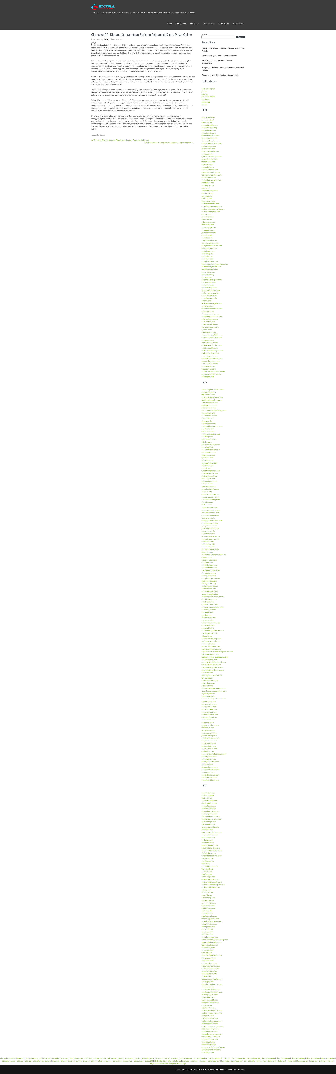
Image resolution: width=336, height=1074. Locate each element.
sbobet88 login (160, 1061)
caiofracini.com (207, 541)
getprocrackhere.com (210, 725)
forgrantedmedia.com (210, 151)
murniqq (194, 1061)
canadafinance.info (209, 295)
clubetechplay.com (209, 717)
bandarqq (205, 99)
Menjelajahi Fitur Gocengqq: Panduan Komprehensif (217, 61)
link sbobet (111, 1058)
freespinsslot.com (208, 486)
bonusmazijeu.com (209, 704)
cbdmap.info (206, 421)
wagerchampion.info (209, 594)
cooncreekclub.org (209, 128)
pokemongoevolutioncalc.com (213, 754)
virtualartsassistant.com (211, 665)
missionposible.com (209, 348)
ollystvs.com (206, 557)
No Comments (116, 39)
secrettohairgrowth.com (211, 267)
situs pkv (46, 1058)
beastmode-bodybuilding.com (213, 410)
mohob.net (205, 468)
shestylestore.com (209, 777)
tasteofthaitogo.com (209, 269)
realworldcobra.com (209, 586)
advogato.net (206, 196)
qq (245, 1061)
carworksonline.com (209, 159)
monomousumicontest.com (212, 597)
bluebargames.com (209, 138)
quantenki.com (207, 628)
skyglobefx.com (207, 602)
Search (204, 34)
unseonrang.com (208, 547)
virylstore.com (207, 164)
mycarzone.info (207, 620)
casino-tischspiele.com (210, 212)
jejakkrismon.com (208, 233)
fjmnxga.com (206, 277)
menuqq (185, 1061)
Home (169, 24)
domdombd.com (208, 720)
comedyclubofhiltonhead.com (213, 662)
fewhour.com (206, 505)
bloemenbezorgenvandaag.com (214, 264)
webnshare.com (208, 518)
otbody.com (206, 214)
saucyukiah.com (208, 117)
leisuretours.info (208, 531)
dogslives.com (207, 562)
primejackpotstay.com (210, 762)
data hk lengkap (208, 89)
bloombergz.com (208, 201)
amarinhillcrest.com (209, 191)
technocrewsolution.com (211, 175)
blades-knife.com (208, 576)
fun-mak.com (206, 678)
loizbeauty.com (207, 225)
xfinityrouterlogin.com (210, 353)
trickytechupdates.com (210, 361)
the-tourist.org (207, 193)
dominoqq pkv (214, 1061)
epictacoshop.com (209, 288)
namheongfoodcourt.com (211, 316)
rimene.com (206, 301)
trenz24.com (206, 219)
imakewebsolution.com (210, 434)
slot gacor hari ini (326, 1061)
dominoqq (205, 102)
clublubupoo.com (208, 701)
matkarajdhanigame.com (211, 426)
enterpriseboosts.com (210, 204)
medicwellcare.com (209, 633)
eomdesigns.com (208, 610)
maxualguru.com (208, 479)
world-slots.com (207, 431)
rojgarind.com (207, 502)
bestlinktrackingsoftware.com (213, 699)
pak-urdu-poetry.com (210, 549)
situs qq (204, 94)
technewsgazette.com (210, 243)
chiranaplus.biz (207, 311)
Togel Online (237, 24)
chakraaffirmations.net (210, 450)
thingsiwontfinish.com (210, 780)
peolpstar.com (207, 154)
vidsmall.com (206, 636)
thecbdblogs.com (208, 369)
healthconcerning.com (210, 500)
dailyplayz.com (207, 722)
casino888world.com (210, 680)
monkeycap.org (207, 185)
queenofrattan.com (209, 568)
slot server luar (100, 1058)
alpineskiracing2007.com (211, 335)
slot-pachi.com (207, 484)
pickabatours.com (208, 408)
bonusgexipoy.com (209, 712)
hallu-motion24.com (209, 324)
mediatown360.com (209, 343)
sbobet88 (149, 1061)
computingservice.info (210, 539)
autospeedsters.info (209, 591)
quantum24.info (207, 625)
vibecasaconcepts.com (210, 623)
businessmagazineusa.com (212, 631)
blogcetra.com (207, 552)
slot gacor (129, 1058)
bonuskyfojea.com (209, 707)
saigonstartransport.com (211, 280)
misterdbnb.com (208, 683)
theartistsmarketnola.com (211, 309)
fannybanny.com (208, 730)
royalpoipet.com (208, 694)
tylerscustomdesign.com (211, 156)
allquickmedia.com (209, 240)
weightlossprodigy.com (210, 471)
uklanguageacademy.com (212, 397)
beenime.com (207, 673)
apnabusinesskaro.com (211, 374)
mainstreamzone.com (210, 513)
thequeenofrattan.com (210, 570)
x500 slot (88, 1058)
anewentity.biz (207, 253)
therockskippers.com (210, 327)
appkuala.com (207, 256)
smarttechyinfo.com (209, 473)
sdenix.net (205, 188)
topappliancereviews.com (211, 358)
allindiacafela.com (208, 332)
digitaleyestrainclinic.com (211, 345)
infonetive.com (207, 285)
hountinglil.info (207, 447)
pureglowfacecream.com (211, 246)
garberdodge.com (208, 146)
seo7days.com (207, 259)
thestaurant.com (208, 696)
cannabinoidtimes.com (210, 494)
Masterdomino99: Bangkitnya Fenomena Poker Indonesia (170, 143)
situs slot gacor (148, 1058)
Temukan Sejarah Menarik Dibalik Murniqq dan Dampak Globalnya (120, 140)
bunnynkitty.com (208, 272)
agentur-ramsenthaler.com (212, 607)
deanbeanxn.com (208, 423)
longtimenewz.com (209, 741)
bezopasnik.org (207, 274)
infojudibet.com (207, 418)
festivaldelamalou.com (210, 141)
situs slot (174, 1058)
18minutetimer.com (209, 507)
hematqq (202, 1061)
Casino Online (209, 24)
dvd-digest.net (207, 306)
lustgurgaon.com (208, 455)
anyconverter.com (208, 227)
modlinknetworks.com (210, 738)
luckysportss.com (208, 743)
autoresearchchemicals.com (213, 371)
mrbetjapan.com (208, 251)
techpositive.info (208, 544)
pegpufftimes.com (208, 130)
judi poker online (208, 97)
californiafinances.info (210, 293)
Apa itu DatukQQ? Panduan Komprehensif (219, 56)
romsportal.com (207, 772)
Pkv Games (181, 24)
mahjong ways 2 (215, 1058)
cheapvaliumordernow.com (212, 670)
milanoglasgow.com (209, 319)
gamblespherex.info (209, 604)
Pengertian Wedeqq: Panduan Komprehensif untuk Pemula (222, 69)
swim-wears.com (208, 149)
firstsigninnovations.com (211, 143)
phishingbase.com (209, 756)
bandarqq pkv (23, 1058)
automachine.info (208, 589)
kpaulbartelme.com (209, 659)
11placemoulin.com (209, 463)
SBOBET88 (224, 24)
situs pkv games (76, 1058)
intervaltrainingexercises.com (213, 688)
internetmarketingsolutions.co (213, 555)
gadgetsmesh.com (209, 526)
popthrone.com (207, 429)
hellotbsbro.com (208, 534)
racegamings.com (208, 759)
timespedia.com (208, 230)
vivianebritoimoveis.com (211, 180)
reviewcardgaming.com (211, 649)
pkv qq (204, 104)
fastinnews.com (207, 728)
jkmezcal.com (207, 686)
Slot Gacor (194, 24)
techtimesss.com (208, 162)
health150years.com (209, 170)
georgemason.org (208, 392)
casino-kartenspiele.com (211, 206)
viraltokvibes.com (208, 177)
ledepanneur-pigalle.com (211, 303)
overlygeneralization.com (211, 520)
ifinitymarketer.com (209, 733)
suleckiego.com (207, 377)
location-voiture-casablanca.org (214, 657)
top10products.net (209, 405)
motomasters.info (208, 618)
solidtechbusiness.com (210, 646)
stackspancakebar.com (210, 314)
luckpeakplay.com (208, 746)
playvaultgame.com (209, 767)
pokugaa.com (207, 764)
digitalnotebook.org (209, 476)
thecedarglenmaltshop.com (212, 389)
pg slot (137, 1058)
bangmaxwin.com (208, 282)
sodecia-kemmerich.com (211, 675)
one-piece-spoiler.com (210, 578)
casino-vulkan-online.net (211, 337)
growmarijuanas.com (210, 515)
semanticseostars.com (210, 510)
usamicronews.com (209, 749)
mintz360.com (207, 465)
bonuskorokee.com (209, 709)
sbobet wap (127, 1061)
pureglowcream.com (209, 261)
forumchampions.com (210, 135)
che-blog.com (207, 437)
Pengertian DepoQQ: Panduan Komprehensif (220, 75)
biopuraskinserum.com (210, 290)
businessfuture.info (209, 416)
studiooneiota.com (209, 581)
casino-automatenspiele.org (213, 209)
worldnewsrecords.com (211, 641)
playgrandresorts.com (210, 770)
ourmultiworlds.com (209, 125)
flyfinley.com (206, 442)
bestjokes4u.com (208, 452)
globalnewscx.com (209, 560)
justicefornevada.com (210, 528)
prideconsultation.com (210, 444)
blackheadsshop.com (210, 654)
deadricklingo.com (209, 599)
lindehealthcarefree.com (211, 400)
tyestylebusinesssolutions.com (214, 691)
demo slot (117, 1061)
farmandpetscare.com (210, 536)
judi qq (204, 91)
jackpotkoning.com (209, 735)
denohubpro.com (208, 573)
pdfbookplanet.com (209, 565)
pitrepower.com (207, 340)
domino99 (11, 1058)
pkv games (100, 135)
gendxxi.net (206, 615)
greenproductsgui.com (210, 497)
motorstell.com (207, 167)
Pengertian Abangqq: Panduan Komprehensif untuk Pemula (222, 49)
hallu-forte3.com (208, 322)
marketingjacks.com (209, 356)
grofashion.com (207, 751)
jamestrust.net (207, 217)
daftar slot (272, 1061)
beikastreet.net (207, 120)
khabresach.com (208, 366)
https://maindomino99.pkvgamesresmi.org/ (168, 1063)
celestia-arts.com (208, 133)
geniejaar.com (207, 458)
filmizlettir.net (206, 122)
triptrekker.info (207, 612)
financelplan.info (208, 413)
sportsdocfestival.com (210, 775)
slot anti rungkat (162, 1058)
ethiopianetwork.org (209, 523)
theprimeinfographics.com (212, 667)
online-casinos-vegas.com (212, 350)
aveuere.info (206, 492)
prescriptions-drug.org (210, 172)
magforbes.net (207, 183)
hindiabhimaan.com (209, 364)
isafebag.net (206, 198)
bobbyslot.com (207, 460)
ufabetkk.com (207, 238)
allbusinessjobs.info (209, 403)
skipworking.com (208, 222)
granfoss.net (206, 330)
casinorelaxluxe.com (209, 715)
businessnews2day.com (211, 638)
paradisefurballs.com (210, 489)
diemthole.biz (206, 235)
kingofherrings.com (209, 248)
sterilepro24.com (208, 644)
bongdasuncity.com (209, 481)
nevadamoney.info (209, 298)
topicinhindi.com (208, 395)
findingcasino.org (208, 583)
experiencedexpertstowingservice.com (217, 652)
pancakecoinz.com (209, 439)
